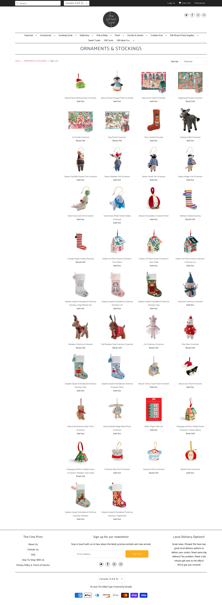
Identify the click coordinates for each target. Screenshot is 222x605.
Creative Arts (157, 35)
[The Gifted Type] (111, 20)
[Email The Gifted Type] (204, 15)
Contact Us (33, 550)
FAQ (33, 555)
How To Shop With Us (33, 560)
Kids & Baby (103, 35)
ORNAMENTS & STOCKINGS (111, 49)
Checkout (200, 3)
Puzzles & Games (135, 35)
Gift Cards (108, 40)
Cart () (186, 3)
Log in (171, 3)
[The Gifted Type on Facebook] (192, 15)
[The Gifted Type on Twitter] (186, 15)
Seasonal (29, 35)
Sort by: (175, 61)
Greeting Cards (66, 35)
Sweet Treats (94, 40)
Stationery (85, 35)
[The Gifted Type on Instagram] (198, 15)
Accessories (46, 35)
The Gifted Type (105, 587)
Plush (118, 35)
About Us (33, 544)
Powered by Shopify (122, 587)
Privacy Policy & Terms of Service (33, 565)
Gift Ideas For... (124, 40)
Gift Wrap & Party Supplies (182, 35)
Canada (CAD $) (75, 3)
